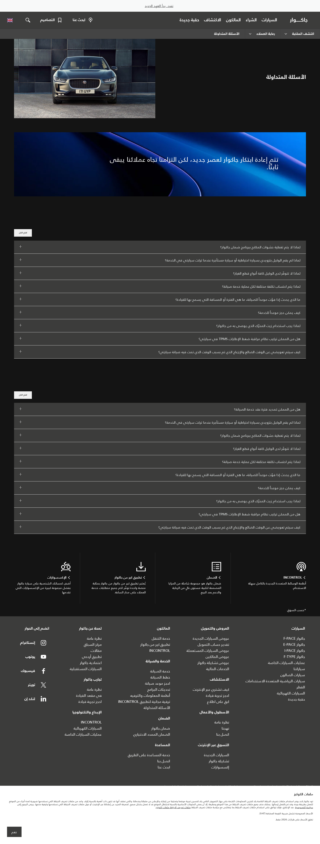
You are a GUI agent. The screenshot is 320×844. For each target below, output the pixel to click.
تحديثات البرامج (158, 689)
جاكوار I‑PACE (294, 650)
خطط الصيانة (160, 677)
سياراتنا (299, 669)
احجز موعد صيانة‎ (157, 683)
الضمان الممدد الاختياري (151, 734)
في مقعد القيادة (89, 695)
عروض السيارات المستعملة (207, 650)
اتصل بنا (222, 734)
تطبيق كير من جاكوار (155, 644)
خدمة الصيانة (160, 671)
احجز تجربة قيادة (217, 695)
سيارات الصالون (292, 675)
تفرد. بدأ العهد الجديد (159, 6)
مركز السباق (93, 644)
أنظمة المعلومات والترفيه (150, 695)
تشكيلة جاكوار (219, 761)
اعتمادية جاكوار (91, 662)
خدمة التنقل (161, 638)
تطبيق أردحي (92, 656)
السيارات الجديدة (216, 755)
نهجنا (225, 728)
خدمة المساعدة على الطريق (149, 755)
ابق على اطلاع (218, 701)
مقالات (96, 650)
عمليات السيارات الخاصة (286, 662)
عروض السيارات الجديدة (211, 638)
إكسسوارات (220, 767)
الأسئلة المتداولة (157, 707)
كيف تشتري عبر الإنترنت (211, 689)
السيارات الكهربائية (291, 693)
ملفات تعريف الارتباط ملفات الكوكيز (173, 807)
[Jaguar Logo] (299, 20)
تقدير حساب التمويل (213, 644)
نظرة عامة (221, 722)
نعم (14, 832)
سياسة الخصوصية (304, 807)
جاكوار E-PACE (294, 644)
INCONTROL (159, 650)
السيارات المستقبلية (86, 669)
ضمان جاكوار (160, 728)
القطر (301, 687)
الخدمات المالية (217, 669)
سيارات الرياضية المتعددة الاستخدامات (275, 681)
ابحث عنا (164, 767)
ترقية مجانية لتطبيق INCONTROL (144, 701)
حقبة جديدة (296, 699)
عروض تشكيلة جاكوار (213, 662)
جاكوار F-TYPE (294, 656)
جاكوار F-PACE (294, 638)
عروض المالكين (217, 656)
